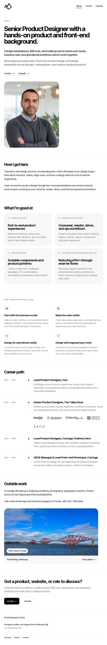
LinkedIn (99, 6)
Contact (88, 6)
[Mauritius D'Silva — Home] (7, 6)
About (79, 6)
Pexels (16, 637)
